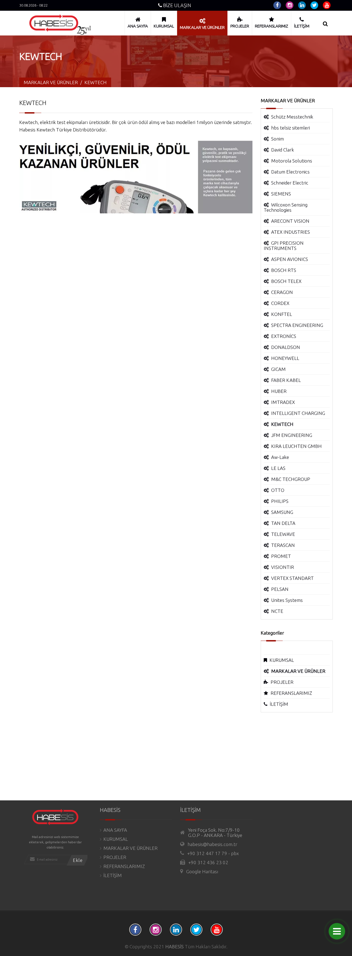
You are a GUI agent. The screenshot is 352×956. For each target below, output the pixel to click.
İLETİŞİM (279, 704)
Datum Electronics (290, 171)
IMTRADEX (283, 402)
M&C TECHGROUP (290, 479)
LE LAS (278, 468)
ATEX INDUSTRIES (290, 232)
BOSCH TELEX (286, 281)
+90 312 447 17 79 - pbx (213, 853)
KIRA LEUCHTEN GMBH (296, 446)
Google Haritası (202, 871)
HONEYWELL (285, 358)
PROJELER (282, 682)
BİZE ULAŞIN (176, 5)
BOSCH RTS (283, 270)
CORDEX (280, 303)
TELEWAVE (283, 534)
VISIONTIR (282, 567)
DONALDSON (285, 347)
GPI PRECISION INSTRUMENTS (284, 245)
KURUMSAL (282, 660)
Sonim (277, 138)
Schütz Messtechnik (292, 116)
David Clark (282, 149)
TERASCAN (283, 545)
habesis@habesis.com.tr (212, 844)
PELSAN (279, 589)
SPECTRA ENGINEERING (297, 325)
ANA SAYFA (115, 830)
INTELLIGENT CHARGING (298, 413)
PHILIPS (279, 501)
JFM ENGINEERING (291, 435)
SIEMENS (281, 193)
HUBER (279, 391)
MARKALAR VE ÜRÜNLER (130, 848)
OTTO (277, 490)
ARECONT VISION (290, 221)
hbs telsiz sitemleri (290, 127)
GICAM (278, 369)
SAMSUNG (282, 512)
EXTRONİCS (283, 336)
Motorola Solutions (291, 160)
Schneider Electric (289, 182)
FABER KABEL (286, 380)
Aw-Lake (280, 457)
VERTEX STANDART (292, 578)
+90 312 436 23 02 (208, 862)
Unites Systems (287, 600)
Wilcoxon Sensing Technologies (285, 207)
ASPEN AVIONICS (289, 259)
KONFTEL (281, 314)
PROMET (281, 556)
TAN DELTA (283, 523)
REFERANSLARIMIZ (291, 693)
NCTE (277, 611)
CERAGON (282, 292)
